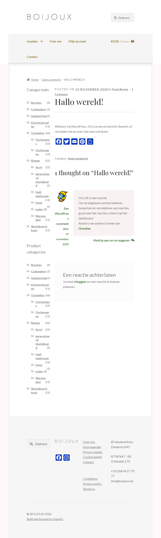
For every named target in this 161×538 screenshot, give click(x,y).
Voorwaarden (92, 447)
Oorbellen (37, 133)
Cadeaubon (38, 109)
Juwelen (32, 41)
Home (34, 79)
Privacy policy (92, 484)
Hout (39, 202)
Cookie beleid (92, 457)
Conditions (90, 478)
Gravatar (85, 228)
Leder (39, 209)
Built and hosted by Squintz (45, 519)
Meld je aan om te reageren (111, 240)
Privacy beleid (92, 452)
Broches (36, 102)
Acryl (39, 167)
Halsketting (39, 116)
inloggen (80, 281)
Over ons (55, 41)
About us (89, 489)
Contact (32, 57)
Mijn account (77, 41)
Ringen (35, 160)
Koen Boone (120, 89)
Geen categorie (51, 79)
